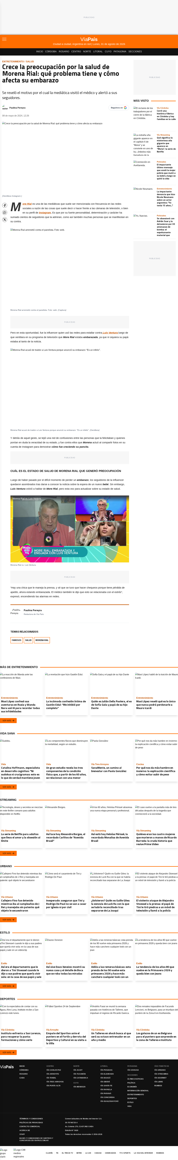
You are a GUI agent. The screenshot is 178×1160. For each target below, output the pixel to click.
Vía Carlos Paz (53, 1070)
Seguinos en (117, 108)
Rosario (64, 51)
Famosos (16, 640)
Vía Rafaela (106, 1090)
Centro (76, 51)
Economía (132, 1087)
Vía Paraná (105, 1093)
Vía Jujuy (78, 1070)
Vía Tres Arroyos (55, 1082)
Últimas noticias (135, 1079)
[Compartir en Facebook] (4, 205)
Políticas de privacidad (31, 1123)
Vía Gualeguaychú (109, 1101)
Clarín (49, 1153)
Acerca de (24, 1130)
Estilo (130, 1102)
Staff (22, 1134)
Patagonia (120, 51)
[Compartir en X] (4, 219)
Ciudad (98, 1153)
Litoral (98, 51)
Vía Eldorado (107, 1074)
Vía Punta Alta (53, 1086)
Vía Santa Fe (106, 1086)
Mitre (79, 1153)
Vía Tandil (51, 1078)
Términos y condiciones (31, 1119)
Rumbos (158, 1086)
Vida (129, 1106)
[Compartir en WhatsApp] (4, 212)
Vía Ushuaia (133, 1070)
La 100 (88, 1153)
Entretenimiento (13, 61)
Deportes (132, 1098)
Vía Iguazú (105, 1078)
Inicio (39, 51)
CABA (22, 1078)
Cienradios (110, 1153)
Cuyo (108, 51)
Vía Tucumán (79, 1074)
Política (131, 1083)
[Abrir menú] (27, 39)
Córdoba (51, 51)
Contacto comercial (29, 1127)
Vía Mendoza (79, 1087)
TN (57, 1153)
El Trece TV (67, 1153)
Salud (30, 61)
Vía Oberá (105, 1082)
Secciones (135, 51)
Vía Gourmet (160, 1078)
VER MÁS (7, 720)
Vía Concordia (107, 1097)
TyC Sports (124, 1153)
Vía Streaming (161, 1074)
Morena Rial (42, 640)
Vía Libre (158, 1082)
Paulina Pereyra (17, 107)
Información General (138, 1091)
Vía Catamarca (80, 1078)
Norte (87, 51)
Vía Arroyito (52, 1074)
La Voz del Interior (143, 1153)
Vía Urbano (159, 1070)
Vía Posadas (106, 1070)
